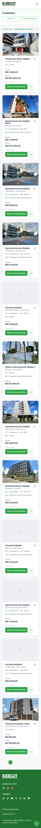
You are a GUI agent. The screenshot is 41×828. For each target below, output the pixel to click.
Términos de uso (9, 814)
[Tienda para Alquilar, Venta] (20, 709)
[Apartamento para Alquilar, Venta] (20, 106)
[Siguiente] (36, 762)
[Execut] (9, 4)
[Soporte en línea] (36, 823)
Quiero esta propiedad (16, 87)
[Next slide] (35, 174)
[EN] (8, 788)
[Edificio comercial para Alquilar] (20, 352)
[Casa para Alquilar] (20, 293)
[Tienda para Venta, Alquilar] (20, 44)
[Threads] (20, 798)
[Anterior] (5, 762)
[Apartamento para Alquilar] (20, 174)
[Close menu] (37, 4)
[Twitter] (16, 798)
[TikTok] (8, 798)
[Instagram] (4, 798)
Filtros (10, 18)
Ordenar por (8, 29)
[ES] (12, 788)
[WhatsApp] (30, 86)
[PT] (4, 788)
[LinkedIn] (25, 798)
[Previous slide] (5, 174)
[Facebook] (29, 798)
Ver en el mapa (28, 18)
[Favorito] (34, 59)
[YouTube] (12, 798)
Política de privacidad (11, 809)
